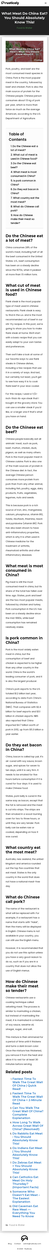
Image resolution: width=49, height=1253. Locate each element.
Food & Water (24, 27)
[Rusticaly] (10, 3)
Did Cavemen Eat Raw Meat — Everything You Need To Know (25, 1211)
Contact (17, 1243)
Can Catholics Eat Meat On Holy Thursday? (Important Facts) (25, 1182)
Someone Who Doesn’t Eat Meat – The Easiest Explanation (26, 1196)
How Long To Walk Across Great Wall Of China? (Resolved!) (27, 1126)
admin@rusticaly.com (32, 1243)
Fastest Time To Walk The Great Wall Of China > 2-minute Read (27, 1098)
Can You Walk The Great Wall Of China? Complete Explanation (27, 1113)
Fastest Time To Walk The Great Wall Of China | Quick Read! (27, 1084)
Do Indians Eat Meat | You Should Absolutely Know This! (27, 1153)
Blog (10, 1243)
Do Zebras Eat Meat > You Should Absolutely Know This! (26, 1167)
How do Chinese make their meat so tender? (22, 219)
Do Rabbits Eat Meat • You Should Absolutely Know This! (27, 1138)
